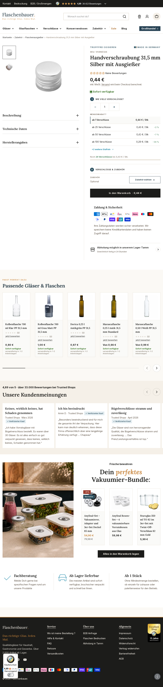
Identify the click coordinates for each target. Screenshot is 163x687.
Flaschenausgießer (34, 37)
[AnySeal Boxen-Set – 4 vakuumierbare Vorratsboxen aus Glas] (121, 500)
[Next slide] (156, 368)
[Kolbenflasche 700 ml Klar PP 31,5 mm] (16, 306)
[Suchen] (124, 16)
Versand (105, 84)
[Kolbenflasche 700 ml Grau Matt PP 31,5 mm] (49, 306)
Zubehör (18, 37)
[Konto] (147, 16)
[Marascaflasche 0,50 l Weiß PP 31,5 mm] (146, 306)
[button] (97, 73)
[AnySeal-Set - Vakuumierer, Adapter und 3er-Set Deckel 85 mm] (93, 500)
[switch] (10, 675)
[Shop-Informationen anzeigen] (158, 249)
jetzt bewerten (13, 336)
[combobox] (96, 16)
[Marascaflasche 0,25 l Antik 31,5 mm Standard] (114, 306)
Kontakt (7, 3)
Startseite (7, 37)
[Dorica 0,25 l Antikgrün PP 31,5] (81, 306)
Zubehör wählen (143, 179)
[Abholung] (139, 16)
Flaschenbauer (19, 678)
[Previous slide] (147, 368)
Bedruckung (20, 3)
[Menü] (16, 655)
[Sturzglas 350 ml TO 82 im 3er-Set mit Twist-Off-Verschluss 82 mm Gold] (149, 500)
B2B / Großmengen (40, 3)
